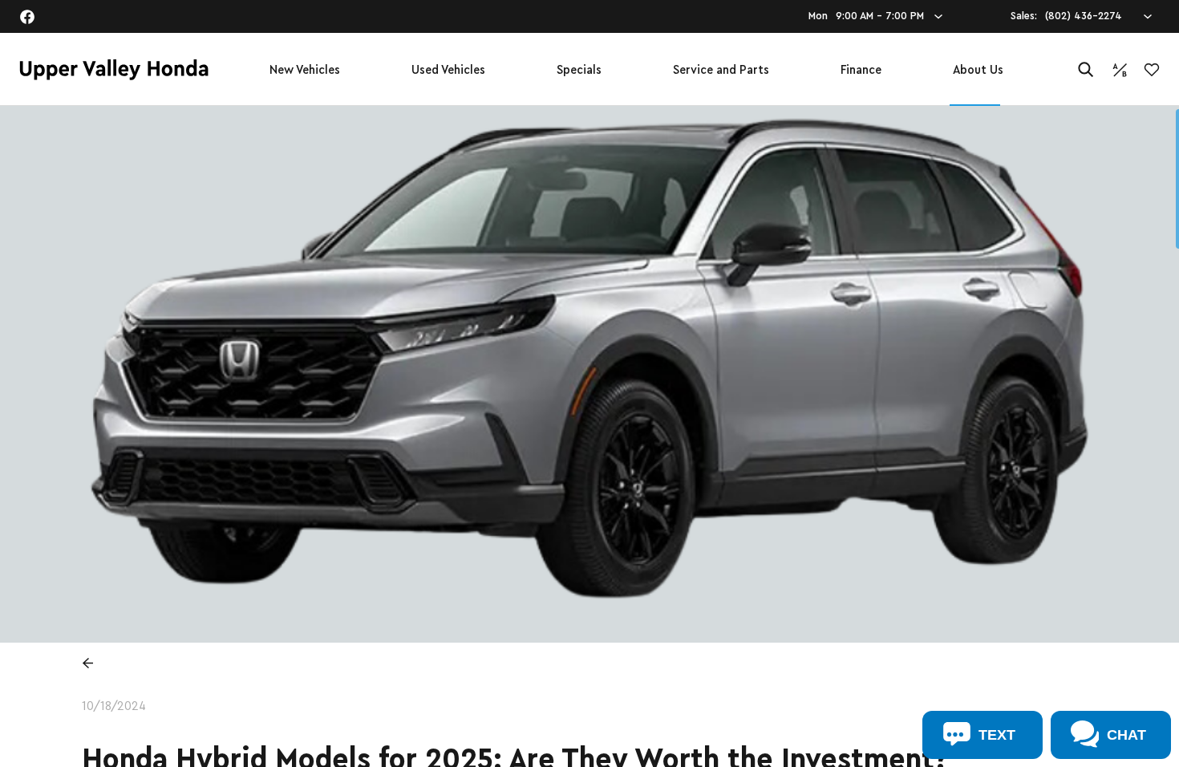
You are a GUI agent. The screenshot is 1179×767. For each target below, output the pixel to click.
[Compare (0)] (1120, 70)
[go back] (87, 663)
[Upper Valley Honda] (114, 70)
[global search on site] (1086, 69)
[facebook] (27, 17)
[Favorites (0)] (1152, 70)
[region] (589, 436)
